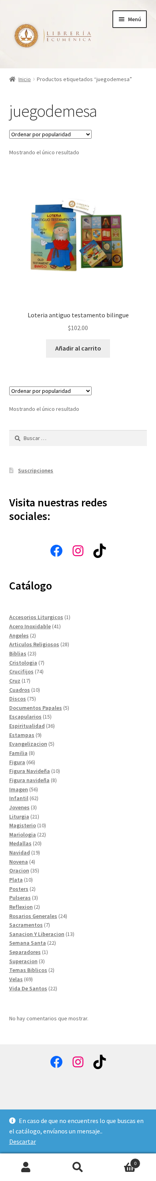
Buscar (78, 1167)
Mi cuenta (26, 1167)
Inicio (24, 79)
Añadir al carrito (78, 348)
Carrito (120, 1160)
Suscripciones (35, 470)
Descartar (22, 1141)
